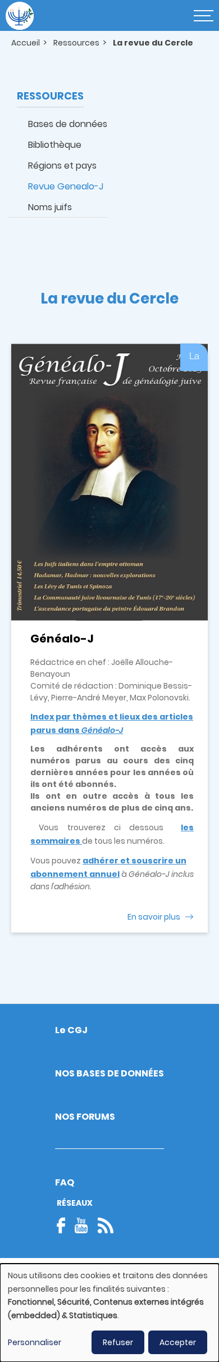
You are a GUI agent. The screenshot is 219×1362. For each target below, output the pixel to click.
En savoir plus (153, 916)
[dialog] (109, 1313)
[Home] (20, 16)
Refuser (118, 1342)
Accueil (25, 42)
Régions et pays (62, 165)
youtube (81, 1225)
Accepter (177, 1342)
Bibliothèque (54, 144)
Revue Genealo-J (65, 186)
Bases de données (67, 123)
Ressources (76, 42)
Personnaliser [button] (34, 1342)
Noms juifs (50, 207)
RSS (105, 1225)
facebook (64, 1225)
